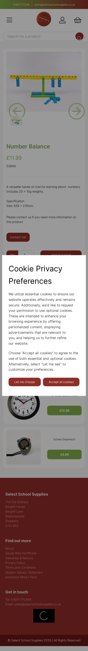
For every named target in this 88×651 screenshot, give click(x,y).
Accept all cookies (61, 382)
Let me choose (24, 382)
